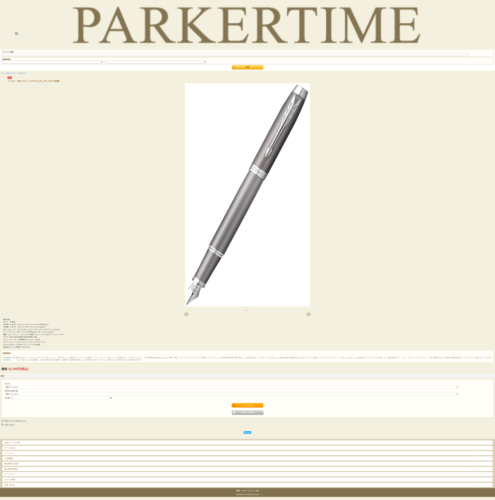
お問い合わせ (10, 425)
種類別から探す (11, 73)
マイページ (8, 453)
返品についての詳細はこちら (15, 421)
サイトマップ (9, 474)
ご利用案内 (8, 458)
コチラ (12, 347)
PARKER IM (22, 73)
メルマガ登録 (9, 479)
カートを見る (9, 448)
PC (257, 491)
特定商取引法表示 (11, 464)
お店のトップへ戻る (12, 443)
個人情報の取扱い (11, 469)
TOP (2, 73)
